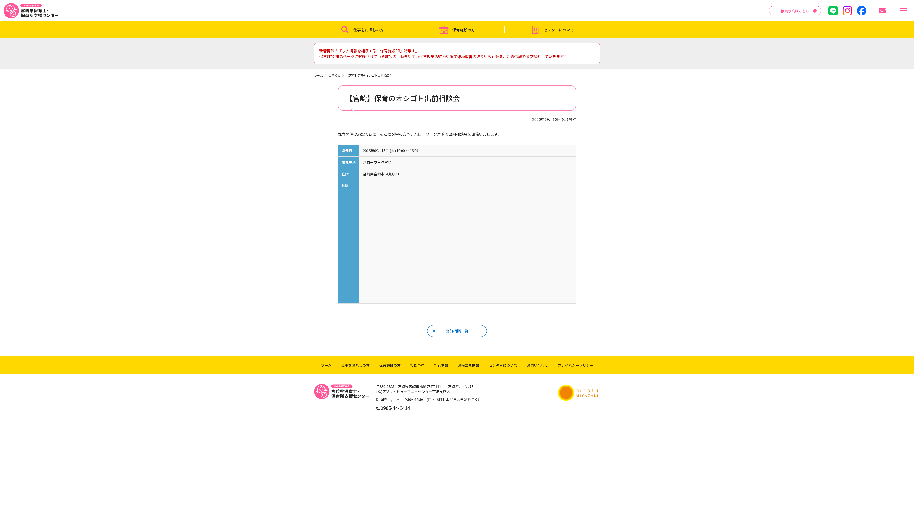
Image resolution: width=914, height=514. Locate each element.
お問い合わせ (537, 365)
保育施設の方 (463, 30)
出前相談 (334, 75)
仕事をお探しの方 (368, 30)
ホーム (318, 75)
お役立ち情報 (468, 365)
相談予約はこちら (795, 10)
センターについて (559, 30)
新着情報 (441, 365)
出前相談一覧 (457, 331)
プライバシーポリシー (575, 365)
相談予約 (417, 365)
